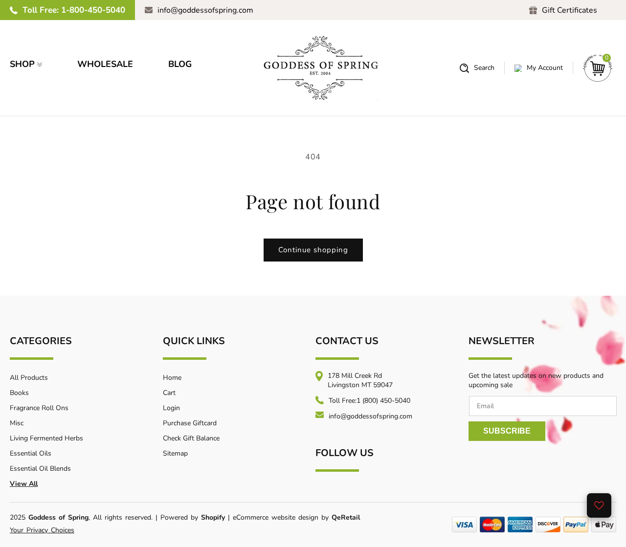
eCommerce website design (277, 517)
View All (24, 483)
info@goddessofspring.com (205, 10)
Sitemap (175, 453)
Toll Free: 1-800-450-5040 (73, 10)
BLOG (180, 64)
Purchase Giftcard (190, 423)
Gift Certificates (569, 10)
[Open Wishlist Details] (599, 505)
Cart (169, 392)
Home (172, 377)
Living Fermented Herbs (46, 438)
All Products (29, 377)
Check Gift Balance (191, 438)
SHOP (22, 64)
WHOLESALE (105, 64)
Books (19, 392)
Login (171, 408)
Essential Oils (30, 453)
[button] (477, 68)
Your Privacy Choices (42, 530)
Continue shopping (313, 250)
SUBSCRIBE (507, 431)
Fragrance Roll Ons (39, 408)
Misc (16, 423)
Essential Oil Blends (40, 468)
